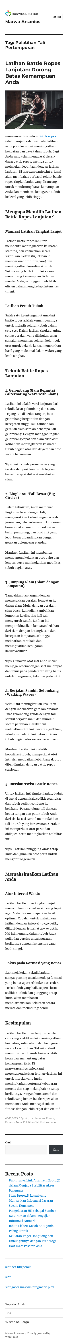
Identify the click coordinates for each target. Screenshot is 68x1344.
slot (8, 1277)
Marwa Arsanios (22, 21)
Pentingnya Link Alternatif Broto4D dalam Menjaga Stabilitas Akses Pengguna (34, 1185)
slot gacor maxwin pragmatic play (29, 1287)
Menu (57, 17)
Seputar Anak (15, 1304)
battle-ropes (37, 1118)
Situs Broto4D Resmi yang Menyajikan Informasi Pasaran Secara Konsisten (31, 1200)
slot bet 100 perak (18, 1267)
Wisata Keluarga (17, 1322)
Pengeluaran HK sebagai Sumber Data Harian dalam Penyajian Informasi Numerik (32, 1216)
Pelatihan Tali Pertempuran (39, 1122)
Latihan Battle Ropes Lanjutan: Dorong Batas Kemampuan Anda (32, 72)
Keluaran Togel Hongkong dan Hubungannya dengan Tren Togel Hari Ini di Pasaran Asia (33, 1241)
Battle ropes (47, 136)
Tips (8, 1313)
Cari (8, 1142)
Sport (24, 1118)
